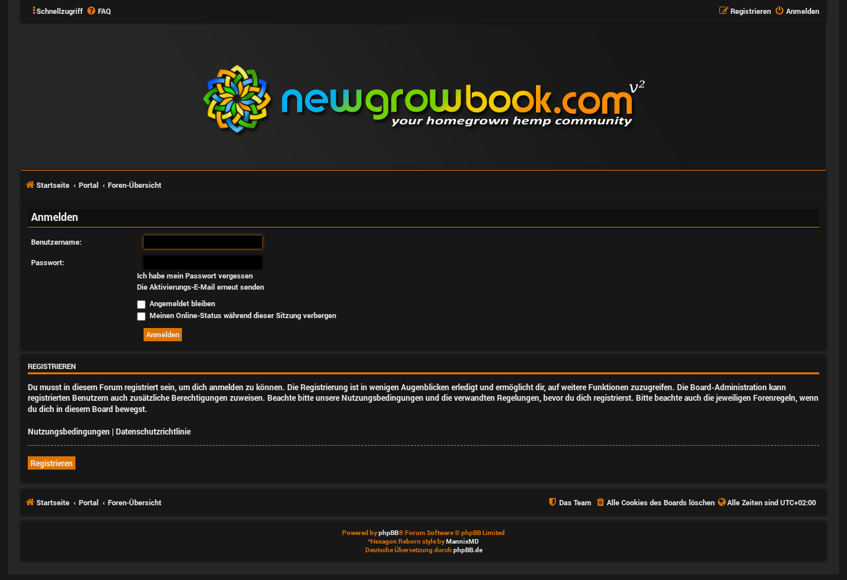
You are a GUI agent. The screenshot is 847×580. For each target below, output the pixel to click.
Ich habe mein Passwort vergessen (195, 275)
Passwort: (47, 262)
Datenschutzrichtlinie (153, 431)
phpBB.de (467, 550)
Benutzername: (56, 242)
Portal (89, 185)
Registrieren (51, 463)
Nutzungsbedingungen (69, 431)
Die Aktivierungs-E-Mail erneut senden (200, 287)
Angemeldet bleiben (181, 303)
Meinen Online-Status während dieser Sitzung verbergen (242, 315)
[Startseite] (503, 95)
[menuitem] (98, 11)
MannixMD (462, 541)
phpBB (388, 532)
